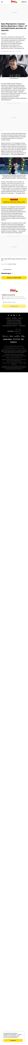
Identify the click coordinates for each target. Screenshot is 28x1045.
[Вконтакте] (14, 315)
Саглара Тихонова (12, 264)
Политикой (7, 298)
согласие (8, 296)
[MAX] (8, 315)
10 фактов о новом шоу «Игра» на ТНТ (14, 202)
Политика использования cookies (14, 323)
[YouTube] (19, 315)
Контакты (14, 318)
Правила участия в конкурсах (14, 320)
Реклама (20, 318)
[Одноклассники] (16, 315)
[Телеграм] (11, 315)
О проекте (8, 318)
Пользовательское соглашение (14, 322)
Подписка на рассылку (8, 295)
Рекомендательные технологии (10, 325)
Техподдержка (22, 325)
